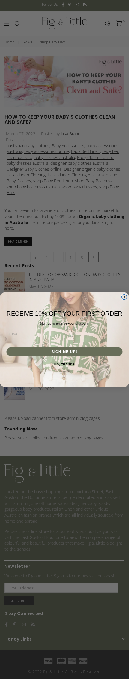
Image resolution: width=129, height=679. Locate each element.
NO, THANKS (64, 364)
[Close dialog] (124, 296)
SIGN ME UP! (65, 351)
